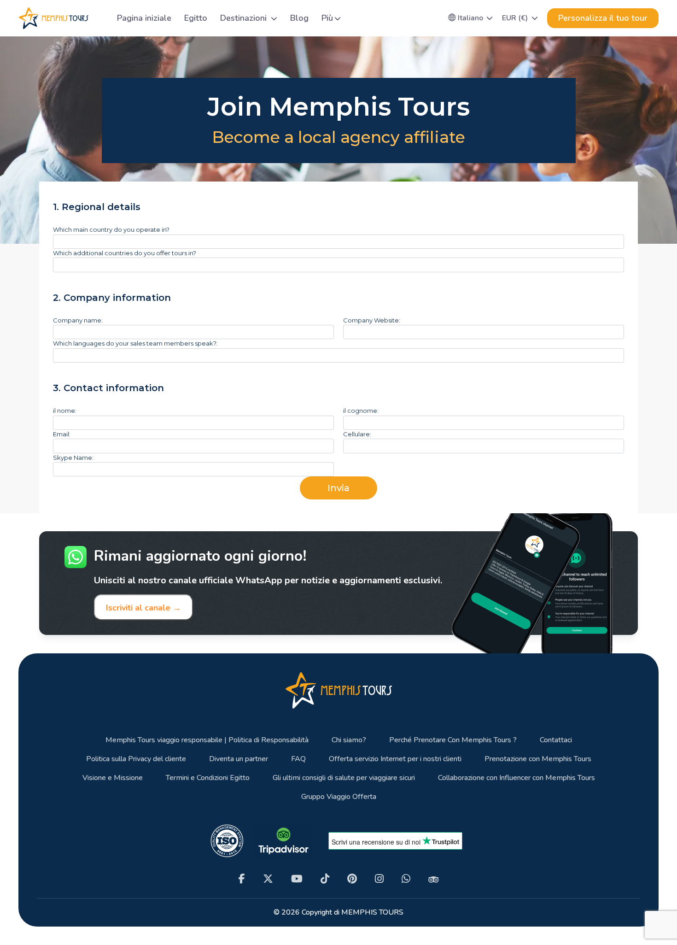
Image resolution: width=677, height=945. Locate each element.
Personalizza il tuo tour (603, 17)
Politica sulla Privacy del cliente (136, 759)
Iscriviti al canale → (143, 607)
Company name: (78, 320)
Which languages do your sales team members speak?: (135, 343)
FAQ (298, 759)
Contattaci (556, 740)
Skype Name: (73, 457)
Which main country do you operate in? (111, 229)
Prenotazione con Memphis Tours (537, 759)
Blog (299, 17)
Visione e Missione (112, 778)
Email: (61, 434)
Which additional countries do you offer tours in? (124, 253)
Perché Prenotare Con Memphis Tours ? (453, 740)
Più (327, 17)
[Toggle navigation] (99, 18)
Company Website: (371, 320)
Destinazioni (244, 17)
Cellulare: (357, 434)
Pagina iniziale (144, 17)
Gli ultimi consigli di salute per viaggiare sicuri (344, 778)
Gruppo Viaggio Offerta (338, 797)
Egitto (195, 17)
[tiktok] (325, 879)
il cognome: (361, 410)
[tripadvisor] (433, 879)
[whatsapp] (406, 879)
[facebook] (242, 879)
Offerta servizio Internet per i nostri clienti (395, 759)
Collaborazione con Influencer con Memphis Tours (516, 778)
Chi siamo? (349, 740)
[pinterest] (352, 879)
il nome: (64, 410)
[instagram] (379, 879)
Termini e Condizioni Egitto (208, 778)
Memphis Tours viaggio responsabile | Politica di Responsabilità (207, 740)
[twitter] (268, 879)
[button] (470, 18)
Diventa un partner (238, 759)
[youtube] (297, 879)
